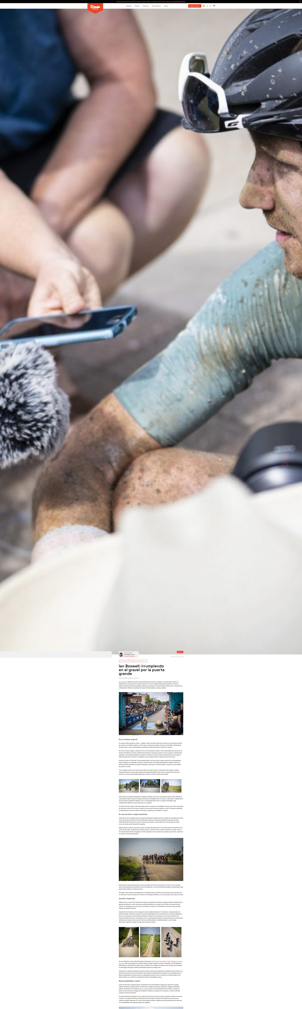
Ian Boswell (122, 682)
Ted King (156, 961)
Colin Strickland (171, 961)
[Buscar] (207, 5)
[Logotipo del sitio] (95, 8)
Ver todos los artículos (129, 656)
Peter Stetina (163, 961)
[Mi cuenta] (210, 5)
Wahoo (139, 996)
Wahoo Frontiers (144, 988)
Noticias (180, 652)
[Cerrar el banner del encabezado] (300, 1)
